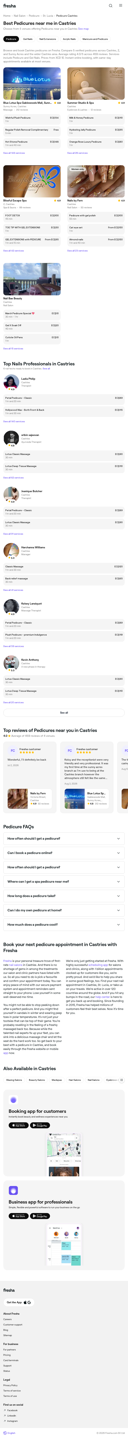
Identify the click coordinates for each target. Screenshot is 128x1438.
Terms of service (12, 1390)
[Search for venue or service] (111, 6)
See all (64, 712)
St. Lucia (48, 15)
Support (7, 1365)
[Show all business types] (122, 1080)
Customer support (12, 1324)
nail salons (15, 964)
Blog (5, 1330)
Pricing (6, 1355)
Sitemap (7, 1335)
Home (6, 15)
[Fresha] (9, 6)
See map (83, 28)
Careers (7, 1319)
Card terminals (10, 1360)
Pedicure (34, 15)
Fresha (7, 960)
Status (6, 1371)
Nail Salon (20, 15)
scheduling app (98, 964)
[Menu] (121, 5)
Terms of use (10, 1396)
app (5, 1052)
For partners (9, 1349)
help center (103, 996)
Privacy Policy (10, 1385)
